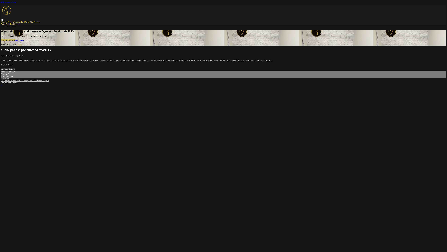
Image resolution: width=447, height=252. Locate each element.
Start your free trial (8, 40)
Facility (17, 22)
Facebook (5, 69)
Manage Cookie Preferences (33, 81)
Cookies (19, 81)
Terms (7, 81)
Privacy (13, 81)
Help (3, 81)
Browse (4, 22)
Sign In (17, 24)
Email (12, 69)
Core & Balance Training (9, 56)
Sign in (37, 22)
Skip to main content (8, 2)
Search (11, 22)
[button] (2, 20)
